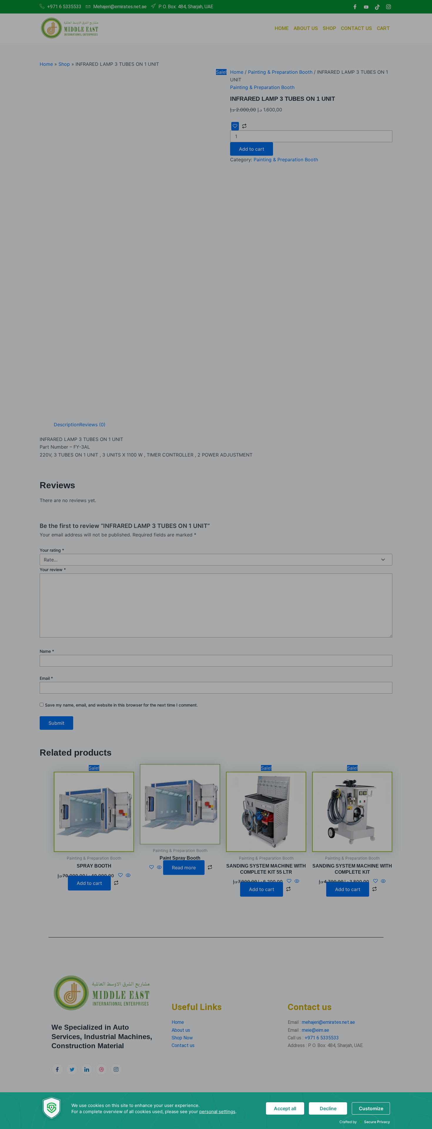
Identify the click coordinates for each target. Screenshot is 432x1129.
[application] (216, 1110)
